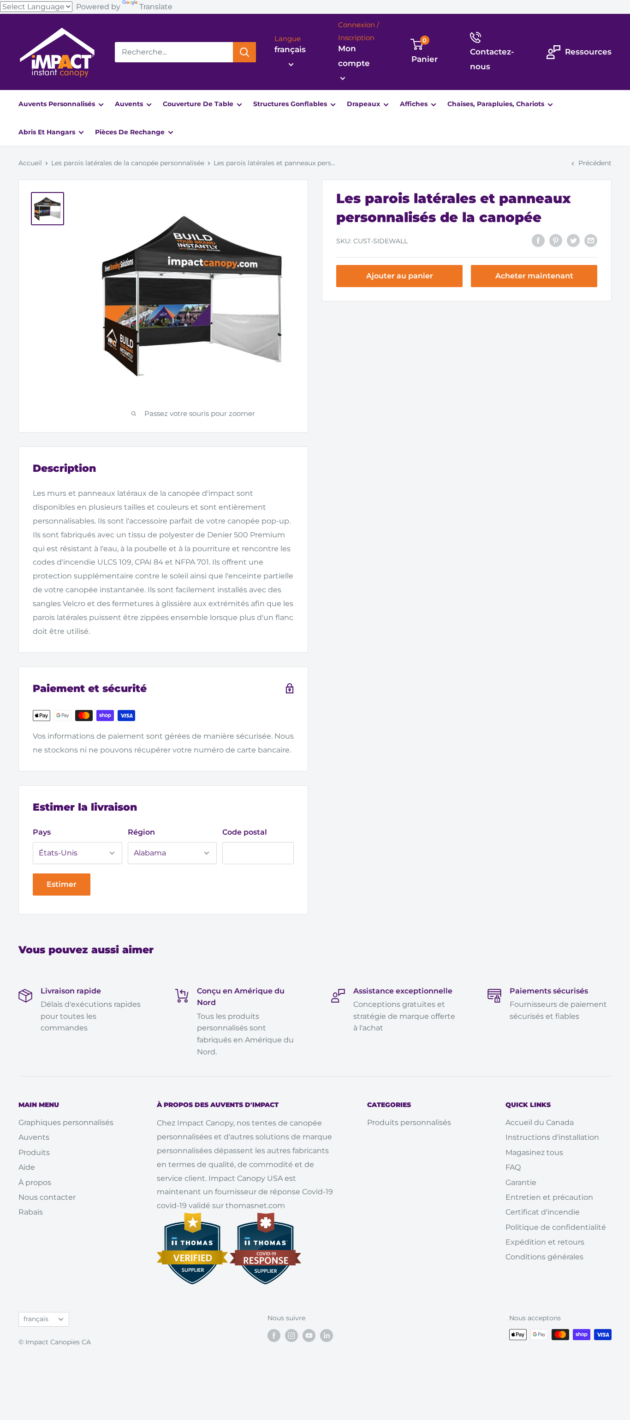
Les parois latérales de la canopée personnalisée (127, 163)
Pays (42, 832)
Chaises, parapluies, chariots (496, 104)
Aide (26, 1167)
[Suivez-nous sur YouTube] (309, 1335)
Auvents (130, 104)
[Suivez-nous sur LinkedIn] (326, 1335)
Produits (34, 1152)
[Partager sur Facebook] (538, 240)
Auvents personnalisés (57, 104)
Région (141, 832)
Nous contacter (47, 1197)
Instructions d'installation (552, 1137)
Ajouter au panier (399, 275)
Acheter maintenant (534, 275)
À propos (34, 1182)
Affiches (414, 104)
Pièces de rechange (130, 132)
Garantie (520, 1182)
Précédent (595, 163)
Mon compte (354, 56)
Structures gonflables (291, 104)
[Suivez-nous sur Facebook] (273, 1335)
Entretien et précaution (549, 1197)
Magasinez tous (534, 1152)
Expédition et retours (544, 1242)
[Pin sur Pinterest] (555, 240)
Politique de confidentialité (555, 1227)
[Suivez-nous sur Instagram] (291, 1335)
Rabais (30, 1212)
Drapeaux (364, 104)
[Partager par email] (590, 240)
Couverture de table (199, 104)
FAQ (513, 1167)
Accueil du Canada (539, 1122)
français (36, 1319)
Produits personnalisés (409, 1122)
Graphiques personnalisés (65, 1122)
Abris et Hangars (47, 132)
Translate (155, 6)
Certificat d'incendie (542, 1212)
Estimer (62, 884)
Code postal (244, 832)
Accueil (30, 163)
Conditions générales (544, 1256)
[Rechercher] (244, 52)
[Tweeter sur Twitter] (573, 240)
